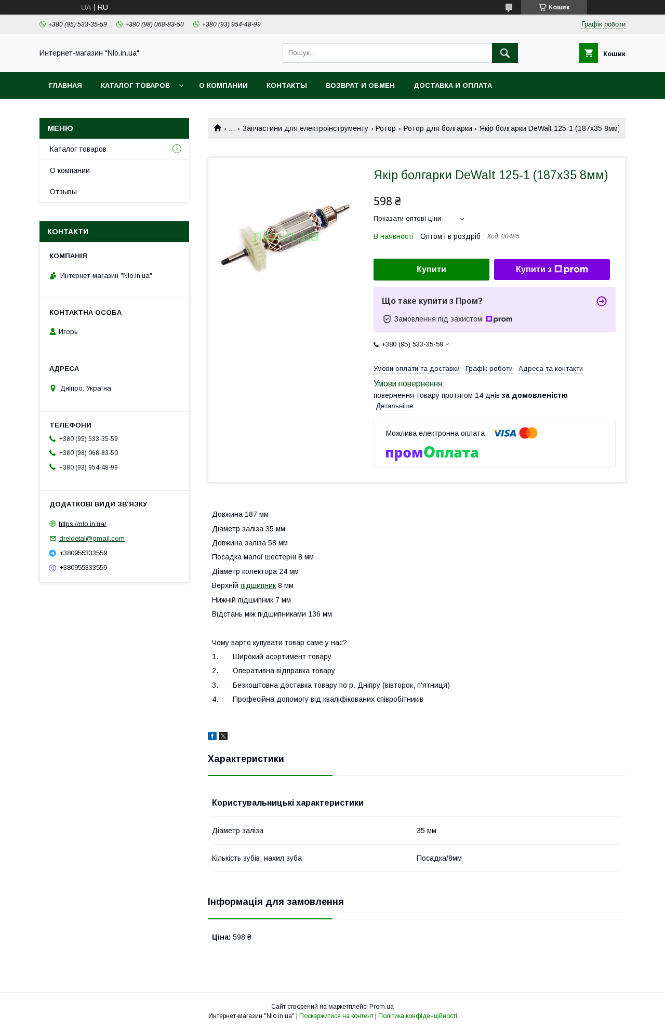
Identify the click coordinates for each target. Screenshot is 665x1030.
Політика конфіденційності (417, 1016)
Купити (431, 269)
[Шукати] (505, 53)
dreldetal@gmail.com (92, 538)
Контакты (287, 85)
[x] (223, 737)
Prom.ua (381, 1006)
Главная (65, 85)
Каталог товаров (135, 85)
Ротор (386, 128)
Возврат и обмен (360, 85)
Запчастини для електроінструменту (305, 128)
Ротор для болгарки (438, 128)
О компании (223, 85)
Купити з (534, 269)
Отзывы (63, 192)
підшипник (258, 585)
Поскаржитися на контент (336, 1016)
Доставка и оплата (453, 85)
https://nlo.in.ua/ (83, 523)
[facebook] (212, 737)
